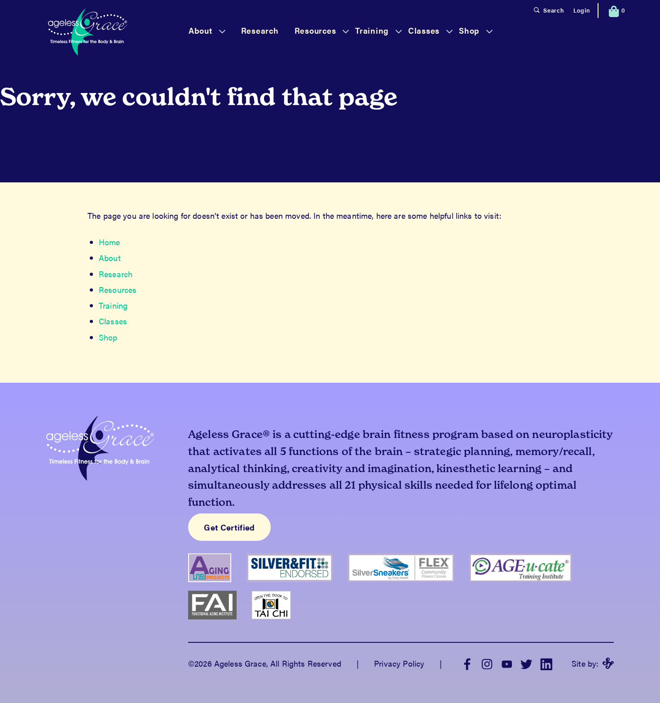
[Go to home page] (87, 33)
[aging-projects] (217, 585)
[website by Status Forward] (608, 663)
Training (113, 305)
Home (109, 242)
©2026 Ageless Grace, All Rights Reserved (264, 663)
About (110, 257)
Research (260, 30)
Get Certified (229, 527)
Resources (117, 289)
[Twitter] (527, 663)
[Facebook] (467, 663)
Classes (113, 321)
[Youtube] (507, 663)
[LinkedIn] (546, 663)
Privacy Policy (399, 663)
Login (581, 10)
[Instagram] (487, 663)
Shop (108, 337)
